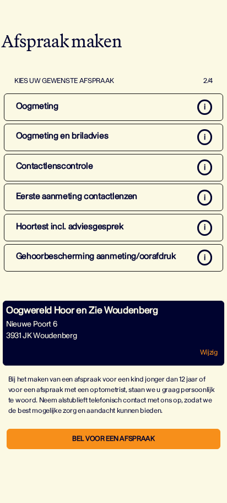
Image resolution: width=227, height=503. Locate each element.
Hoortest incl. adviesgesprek (69, 226)
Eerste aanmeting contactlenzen (76, 196)
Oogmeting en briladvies (62, 135)
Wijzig (209, 352)
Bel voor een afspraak (113, 438)
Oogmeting (37, 106)
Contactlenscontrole (54, 166)
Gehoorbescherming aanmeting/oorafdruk (96, 256)
